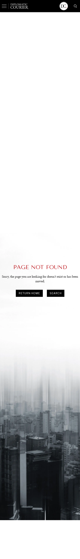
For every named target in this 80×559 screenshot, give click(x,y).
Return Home (29, 293)
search (56, 293)
